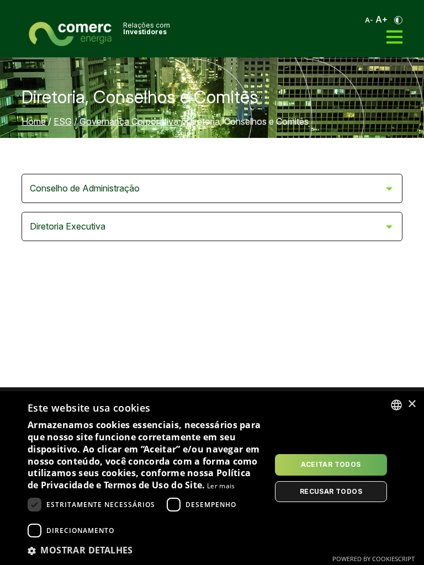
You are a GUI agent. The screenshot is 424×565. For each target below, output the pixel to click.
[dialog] (212, 478)
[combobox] (396, 405)
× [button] (411, 404)
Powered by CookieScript (373, 559)
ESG (63, 121)
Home (34, 121)
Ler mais (221, 486)
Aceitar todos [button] (331, 464)
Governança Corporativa (129, 121)
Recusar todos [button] (331, 491)
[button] (146, 550)
